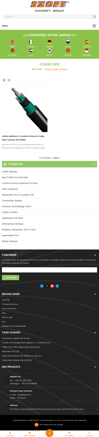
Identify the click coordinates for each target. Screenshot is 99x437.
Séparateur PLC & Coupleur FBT (18, 195)
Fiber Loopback (10, 189)
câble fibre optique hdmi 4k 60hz (17, 360)
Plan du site (7, 317)
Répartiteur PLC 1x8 (10, 351)
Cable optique (9, 171)
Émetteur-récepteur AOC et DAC (19, 229)
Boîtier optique (9, 241)
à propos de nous (10, 304)
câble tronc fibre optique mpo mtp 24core (21, 347)
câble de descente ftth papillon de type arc (22, 355)
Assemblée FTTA (10, 235)
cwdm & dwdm (10, 212)
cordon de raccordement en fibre (20, 183)
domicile (6, 299)
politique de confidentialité (14, 326)
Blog (4, 313)
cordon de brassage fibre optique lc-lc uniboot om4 (26, 342)
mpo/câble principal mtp (15, 177)
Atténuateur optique (12, 224)
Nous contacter (9, 308)
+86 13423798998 (29, 383)
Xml (3, 321)
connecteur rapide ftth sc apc (16, 338)
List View (9, 80)
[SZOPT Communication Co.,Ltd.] (49, 6)
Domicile (38, 69)
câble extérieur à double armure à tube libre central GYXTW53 (23, 138)
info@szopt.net (24, 394)
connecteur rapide (12, 200)
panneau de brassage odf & (16, 206)
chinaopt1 (21, 397)
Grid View (4, 80)
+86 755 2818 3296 (23, 380)
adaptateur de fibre (12, 218)
